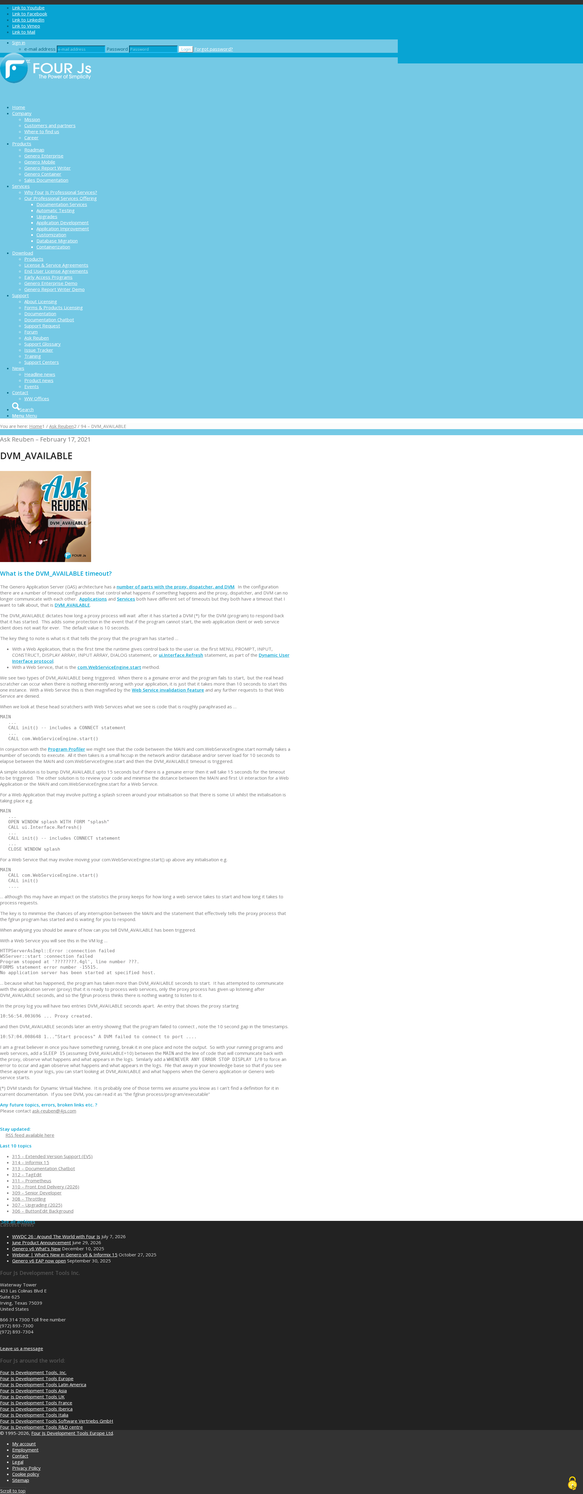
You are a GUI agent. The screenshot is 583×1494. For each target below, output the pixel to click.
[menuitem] (205, 107)
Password (117, 49)
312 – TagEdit (27, 1174)
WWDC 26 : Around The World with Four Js (56, 1236)
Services (126, 599)
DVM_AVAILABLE (72, 605)
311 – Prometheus (31, 1180)
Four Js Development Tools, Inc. (33, 1372)
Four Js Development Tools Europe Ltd (72, 1433)
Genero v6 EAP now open (39, 1261)
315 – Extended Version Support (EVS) (52, 1156)
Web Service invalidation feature (168, 690)
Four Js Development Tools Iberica (36, 1409)
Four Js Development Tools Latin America (43, 1384)
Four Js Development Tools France (36, 1403)
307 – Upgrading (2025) (37, 1205)
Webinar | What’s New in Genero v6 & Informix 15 (65, 1255)
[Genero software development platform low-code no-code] (45, 96)
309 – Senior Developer (37, 1193)
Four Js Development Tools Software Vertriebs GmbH (56, 1421)
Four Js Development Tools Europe (36, 1378)
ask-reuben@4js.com (54, 1111)
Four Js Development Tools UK (32, 1397)
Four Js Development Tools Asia (33, 1390)
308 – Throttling (29, 1199)
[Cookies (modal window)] (572, 1483)
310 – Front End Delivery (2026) (45, 1187)
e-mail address (40, 49)
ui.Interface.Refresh (181, 655)
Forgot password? (213, 49)
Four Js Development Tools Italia (34, 1415)
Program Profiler (66, 749)
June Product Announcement (41, 1242)
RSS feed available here (29, 1135)
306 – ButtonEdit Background (42, 1211)
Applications (93, 599)
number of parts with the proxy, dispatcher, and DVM (175, 587)
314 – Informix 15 (30, 1162)
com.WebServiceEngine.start (109, 667)
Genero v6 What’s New (36, 1248)
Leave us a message (21, 1348)
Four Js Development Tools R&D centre (41, 1427)
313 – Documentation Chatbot (43, 1168)
